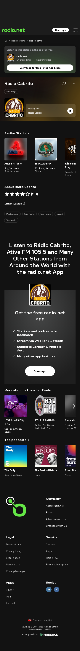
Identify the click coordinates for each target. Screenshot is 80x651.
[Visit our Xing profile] (56, 590)
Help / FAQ (52, 558)
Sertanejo (11, 92)
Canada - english (42, 620)
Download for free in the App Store (40, 68)
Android (10, 603)
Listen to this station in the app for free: (30, 50)
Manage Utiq (13, 564)
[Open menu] (75, 30)
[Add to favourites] (64, 84)
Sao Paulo (46, 214)
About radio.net (55, 506)
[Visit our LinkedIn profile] (48, 590)
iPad (8, 596)
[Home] (5, 40)
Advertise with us (56, 519)
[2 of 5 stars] (12, 194)
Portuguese (12, 214)
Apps (49, 551)
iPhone (10, 590)
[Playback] (70, 111)
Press (49, 512)
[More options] (73, 84)
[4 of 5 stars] (22, 194)
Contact (50, 544)
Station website (13, 204)
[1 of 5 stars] (6, 194)
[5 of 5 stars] (27, 194)
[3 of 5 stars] (17, 194)
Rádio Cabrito (35, 113)
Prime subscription (57, 564)
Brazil (60, 214)
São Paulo (29, 214)
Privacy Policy (14, 551)
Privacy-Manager (15, 571)
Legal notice (13, 558)
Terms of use (13, 544)
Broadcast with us (56, 526)
